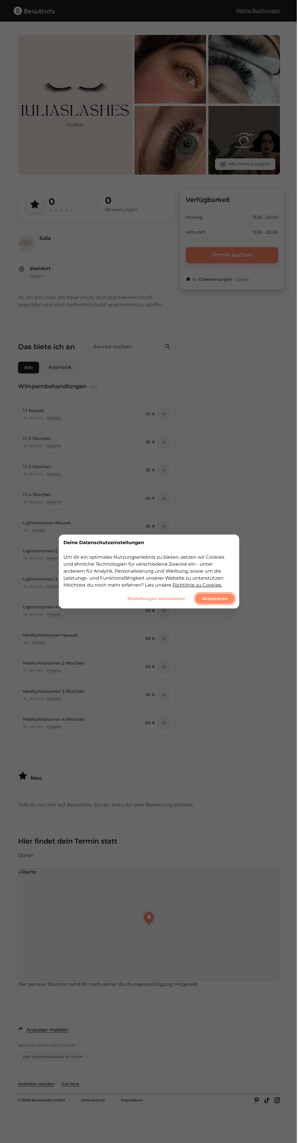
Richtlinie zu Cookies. (197, 585)
